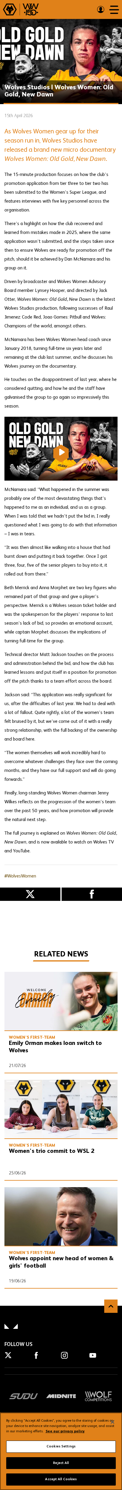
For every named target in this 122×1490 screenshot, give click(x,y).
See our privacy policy (65, 1431)
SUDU (23, 1396)
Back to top (111, 1306)
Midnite (61, 1396)
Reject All (61, 1463)
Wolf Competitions (98, 1396)
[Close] (112, 1421)
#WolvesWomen (20, 876)
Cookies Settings (61, 1446)
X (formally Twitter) (30, 894)
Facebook (92, 894)
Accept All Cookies (61, 1479)
